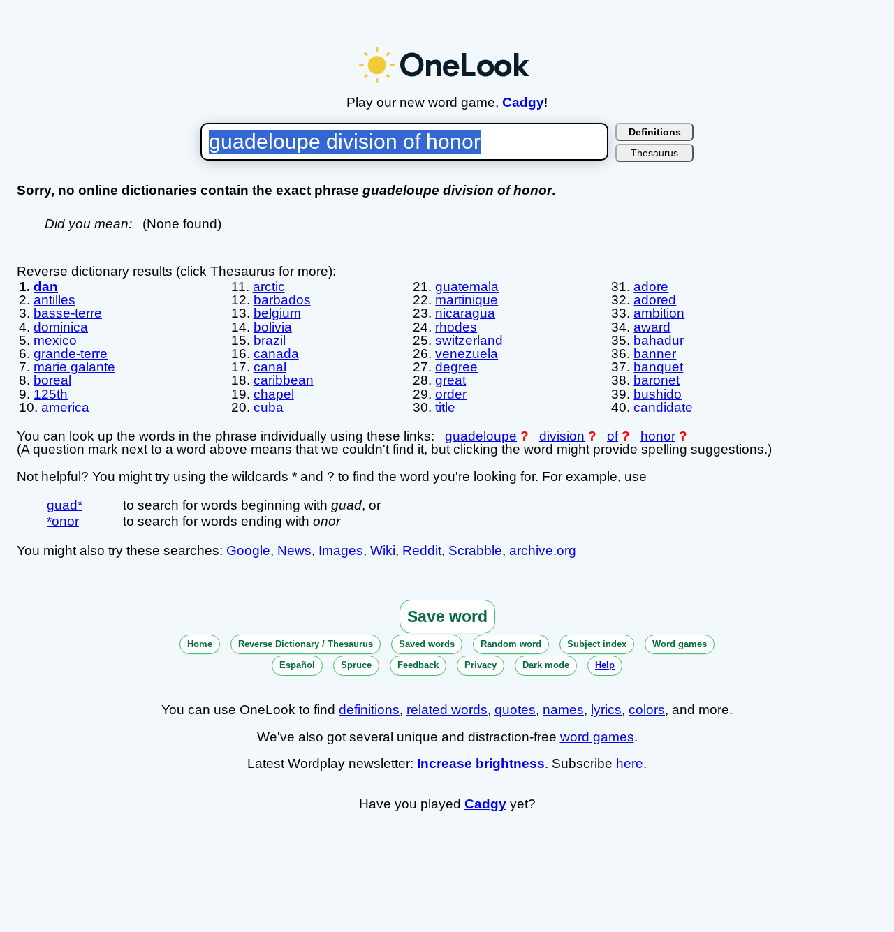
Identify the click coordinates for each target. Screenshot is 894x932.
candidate (663, 407)
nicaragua (465, 313)
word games (597, 737)
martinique (466, 300)
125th (51, 394)
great (450, 380)
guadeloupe (481, 436)
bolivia (273, 327)
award (651, 327)
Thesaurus (654, 152)
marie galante (74, 367)
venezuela (466, 353)
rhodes (456, 327)
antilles (54, 300)
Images (340, 550)
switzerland (469, 340)
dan (46, 286)
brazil (270, 340)
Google (248, 550)
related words (447, 709)
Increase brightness (481, 763)
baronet (656, 380)
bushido (657, 394)
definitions (369, 709)
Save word (447, 616)
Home (199, 644)
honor (657, 436)
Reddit (421, 550)
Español (297, 665)
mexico (55, 340)
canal (270, 367)
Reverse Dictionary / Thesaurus (305, 644)
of (612, 436)
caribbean (284, 380)
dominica (61, 327)
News (294, 550)
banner (654, 353)
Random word (511, 644)
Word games (679, 644)
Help (605, 665)
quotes (515, 709)
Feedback (418, 665)
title (445, 407)
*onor (63, 521)
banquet (658, 367)
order (451, 394)
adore (650, 286)
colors (647, 709)
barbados (282, 300)
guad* (64, 505)
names (563, 709)
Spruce (356, 665)
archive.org (542, 550)
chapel (274, 394)
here (629, 763)
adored (654, 300)
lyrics (606, 709)
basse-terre (68, 313)
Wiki (382, 550)
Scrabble (475, 550)
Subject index (596, 644)
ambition (658, 313)
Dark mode (545, 665)
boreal (52, 380)
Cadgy (523, 102)
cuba (269, 407)
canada (276, 353)
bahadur (658, 340)
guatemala (467, 286)
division (562, 436)
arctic (269, 286)
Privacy (480, 665)
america (65, 407)
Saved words (427, 644)
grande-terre (71, 353)
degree (456, 367)
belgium (277, 313)
